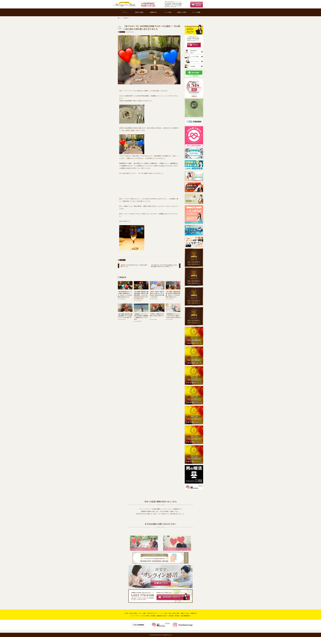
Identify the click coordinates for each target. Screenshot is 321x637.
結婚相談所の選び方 (161, 616)
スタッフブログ (135, 616)
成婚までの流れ (185, 613)
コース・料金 (163, 613)
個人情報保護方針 (186, 616)
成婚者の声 (122, 32)
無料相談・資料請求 (174, 616)
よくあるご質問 (144, 616)
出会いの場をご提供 (174, 613)
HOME (126, 613)
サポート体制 (142, 613)
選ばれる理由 (133, 613)
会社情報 (152, 616)
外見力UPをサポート (152, 613)
